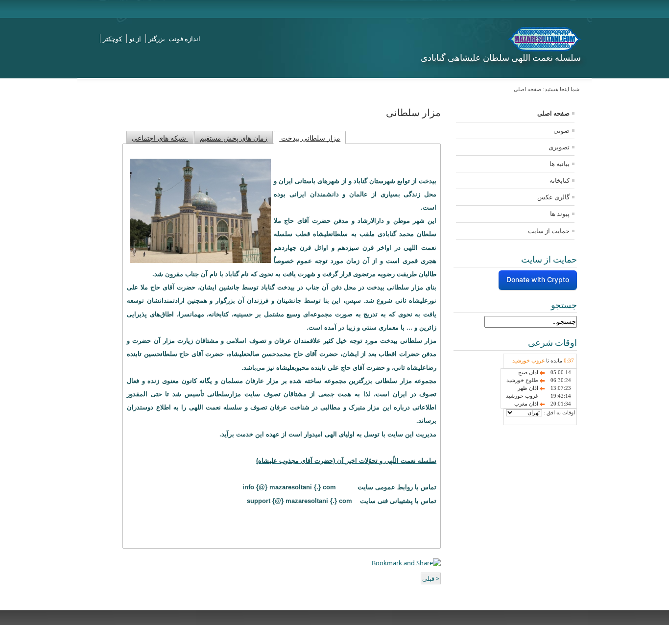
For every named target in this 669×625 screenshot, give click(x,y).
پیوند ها (560, 213)
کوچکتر (112, 38)
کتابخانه (560, 180)
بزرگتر (156, 38)
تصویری (559, 147)
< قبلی (430, 578)
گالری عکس (553, 196)
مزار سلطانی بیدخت (309, 138)
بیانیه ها (560, 163)
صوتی (561, 130)
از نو (135, 38)
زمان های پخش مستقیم (233, 138)
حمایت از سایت (549, 230)
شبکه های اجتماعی (160, 138)
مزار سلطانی (413, 113)
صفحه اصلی (553, 113)
